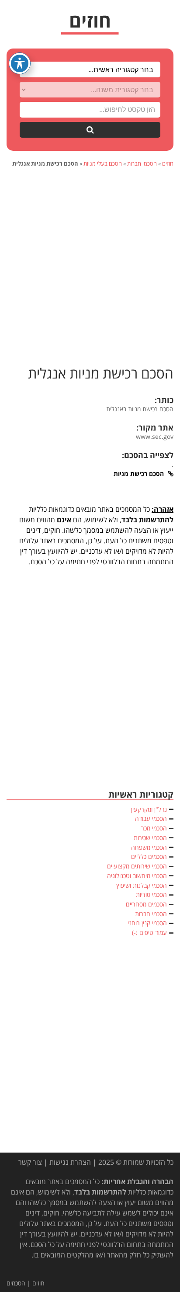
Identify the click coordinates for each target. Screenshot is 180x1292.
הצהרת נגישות (70, 1162)
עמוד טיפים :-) (149, 932)
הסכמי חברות (142, 163)
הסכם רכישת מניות (140, 473)
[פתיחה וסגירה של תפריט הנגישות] (19, 63)
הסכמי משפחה (149, 847)
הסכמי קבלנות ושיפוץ (141, 885)
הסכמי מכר (154, 828)
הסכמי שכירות (150, 838)
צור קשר (30, 1162)
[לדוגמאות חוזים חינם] (90, 24)
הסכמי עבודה (151, 818)
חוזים (167, 163)
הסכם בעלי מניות (102, 163)
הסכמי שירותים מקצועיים (137, 866)
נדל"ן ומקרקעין (149, 809)
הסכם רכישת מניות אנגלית (100, 373)
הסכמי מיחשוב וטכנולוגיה (137, 876)
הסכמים (16, 1283)
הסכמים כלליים (149, 856)
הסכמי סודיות (151, 894)
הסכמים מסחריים (146, 904)
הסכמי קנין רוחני (147, 923)
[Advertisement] (90, 267)
